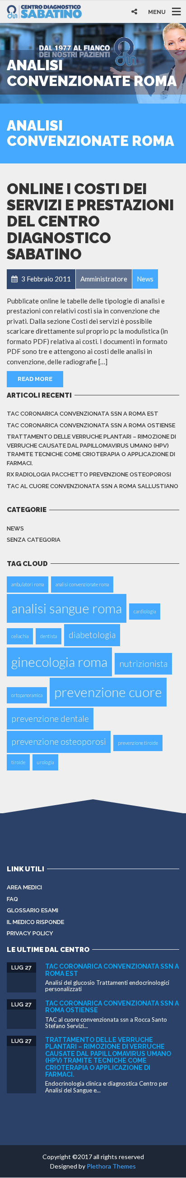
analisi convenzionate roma (82, 584)
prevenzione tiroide (138, 743)
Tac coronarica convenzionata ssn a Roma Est (82, 413)
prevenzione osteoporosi (58, 741)
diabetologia (92, 635)
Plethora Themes (111, 1166)
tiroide (18, 762)
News (15, 528)
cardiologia (145, 611)
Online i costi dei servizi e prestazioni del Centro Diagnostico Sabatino (90, 221)
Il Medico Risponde (35, 922)
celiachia (19, 636)
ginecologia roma (59, 662)
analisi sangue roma (66, 608)
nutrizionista (143, 663)
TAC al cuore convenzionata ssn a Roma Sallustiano (92, 486)
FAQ (12, 899)
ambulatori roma (27, 584)
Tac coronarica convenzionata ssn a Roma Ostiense (91, 425)
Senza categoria (33, 539)
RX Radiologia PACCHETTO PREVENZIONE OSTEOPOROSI (89, 474)
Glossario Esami (32, 910)
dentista (48, 636)
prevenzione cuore (108, 692)
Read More (35, 379)
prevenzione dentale (50, 718)
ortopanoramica (26, 695)
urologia (45, 762)
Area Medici (24, 887)
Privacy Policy (30, 933)
